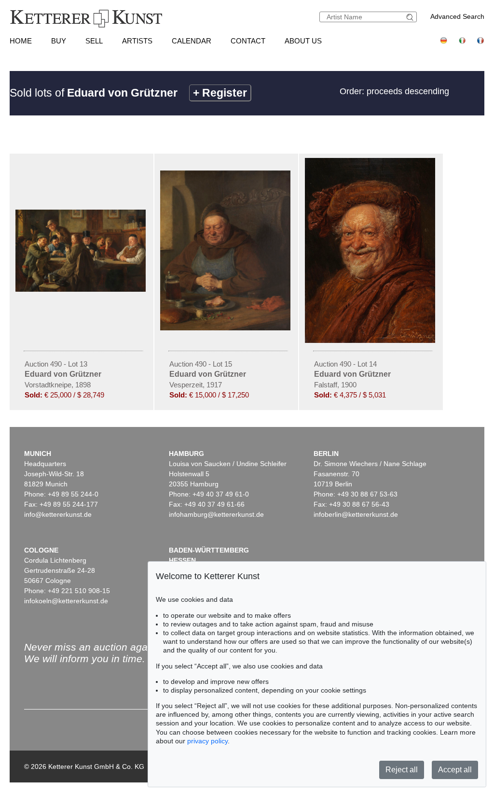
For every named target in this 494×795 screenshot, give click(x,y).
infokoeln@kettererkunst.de (66, 601)
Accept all (455, 770)
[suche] (411, 17)
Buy (58, 41)
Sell (94, 41)
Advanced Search (457, 16)
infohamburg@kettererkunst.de (216, 514)
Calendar (191, 41)
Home (21, 41)
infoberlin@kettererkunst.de (356, 514)
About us (303, 41)
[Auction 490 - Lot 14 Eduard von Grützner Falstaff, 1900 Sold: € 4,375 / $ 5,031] (371, 340)
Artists (137, 41)
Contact (248, 41)
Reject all (401, 770)
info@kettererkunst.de (58, 514)
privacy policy (207, 741)
